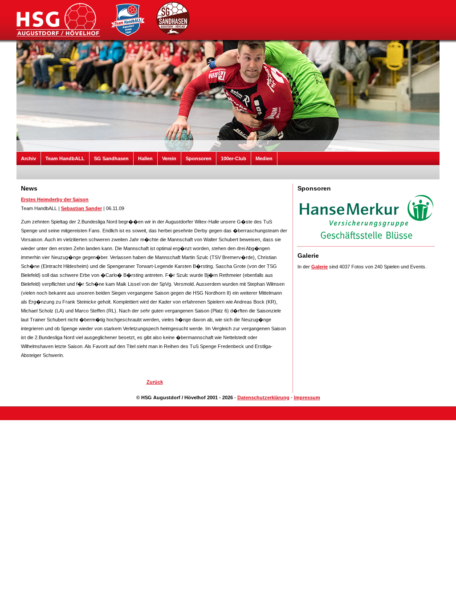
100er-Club (233, 158)
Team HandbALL (65, 158)
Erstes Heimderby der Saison (55, 199)
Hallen (145, 158)
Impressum (307, 397)
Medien (264, 158)
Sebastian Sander (81, 208)
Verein (169, 158)
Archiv (28, 158)
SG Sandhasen (111, 158)
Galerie (319, 266)
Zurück (155, 382)
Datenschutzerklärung (263, 397)
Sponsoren (199, 158)
